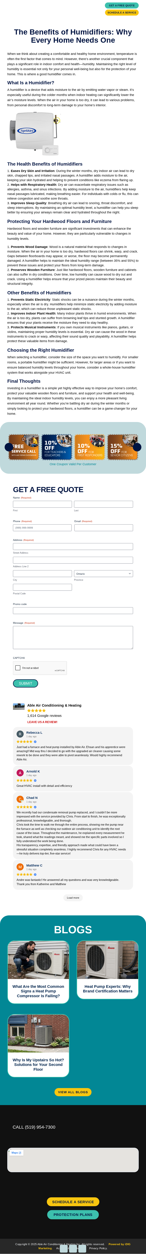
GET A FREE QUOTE (122, 5)
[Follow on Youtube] (82, 1249)
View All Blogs (73, 1092)
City (15, 580)
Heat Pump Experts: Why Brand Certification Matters (107, 988)
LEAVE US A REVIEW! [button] (42, 722)
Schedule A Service (122, 12)
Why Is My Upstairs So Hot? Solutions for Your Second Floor (38, 1065)
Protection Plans (73, 1215)
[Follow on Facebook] (73, 1249)
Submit (25, 683)
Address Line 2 (20, 566)
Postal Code (19, 593)
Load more (73, 897)
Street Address (20, 552)
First (15, 510)
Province (78, 580)
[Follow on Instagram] (64, 1249)
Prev (9, 447)
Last (76, 510)
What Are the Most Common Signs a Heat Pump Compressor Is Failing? (38, 991)
